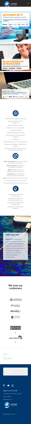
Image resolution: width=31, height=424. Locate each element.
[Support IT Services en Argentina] (10, 4)
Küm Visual (12, 414)
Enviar (9, 371)
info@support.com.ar (7, 399)
